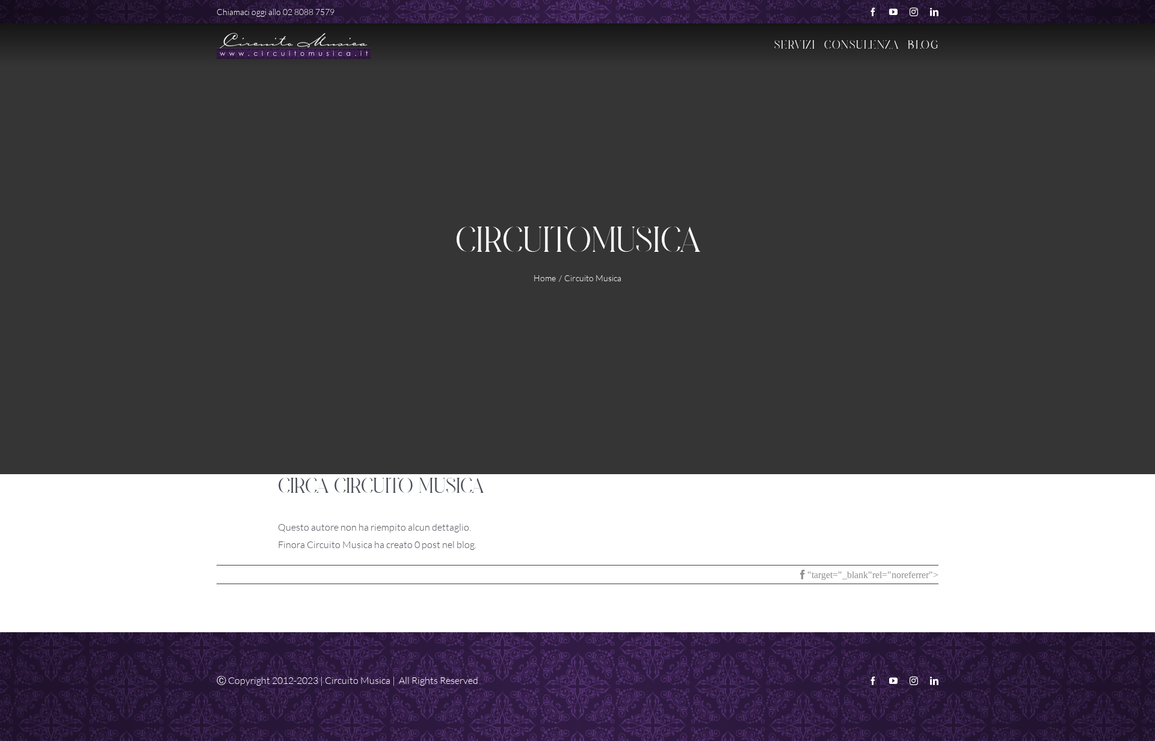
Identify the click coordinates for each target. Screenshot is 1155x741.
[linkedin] (934, 12)
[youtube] (893, 12)
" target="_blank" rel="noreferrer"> (872, 574)
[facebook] (873, 12)
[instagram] (914, 12)
